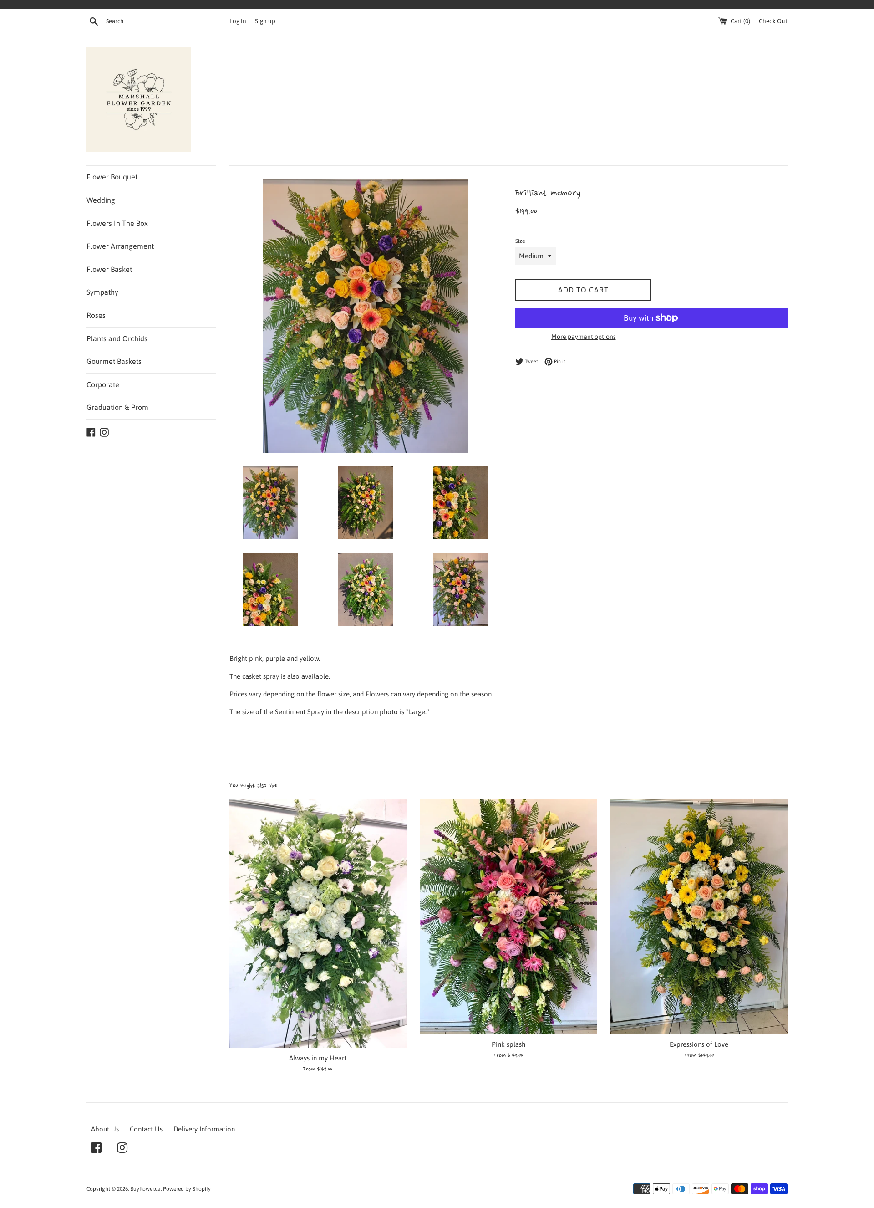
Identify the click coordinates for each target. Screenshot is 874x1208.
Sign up (265, 21)
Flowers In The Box (117, 223)
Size (520, 241)
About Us (105, 1129)
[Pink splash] (508, 916)
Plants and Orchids (116, 338)
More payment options (583, 336)
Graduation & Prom (117, 407)
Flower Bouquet (111, 177)
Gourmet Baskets (114, 361)
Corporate (102, 384)
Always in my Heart (317, 1058)
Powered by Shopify (187, 1189)
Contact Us (146, 1129)
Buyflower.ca (145, 1189)
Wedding (100, 200)
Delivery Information (204, 1129)
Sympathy (102, 292)
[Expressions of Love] (699, 916)
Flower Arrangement (120, 246)
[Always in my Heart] (318, 923)
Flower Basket (109, 269)
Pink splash (508, 1044)
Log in (237, 21)
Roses (96, 315)
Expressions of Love (699, 1044)
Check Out (773, 21)
